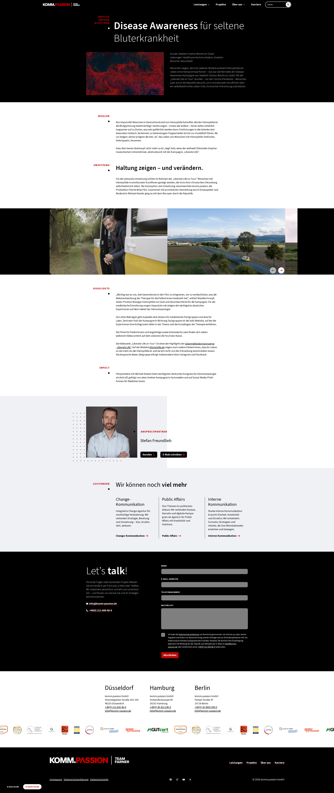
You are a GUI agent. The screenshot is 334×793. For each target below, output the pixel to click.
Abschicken (169, 655)
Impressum (56, 779)
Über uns (237, 4)
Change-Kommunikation (130, 536)
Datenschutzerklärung (189, 634)
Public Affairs (169, 536)
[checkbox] (163, 635)
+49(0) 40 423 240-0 (160, 707)
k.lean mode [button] (13, 786)
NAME (164, 566)
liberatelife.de (156, 347)
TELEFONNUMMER (170, 592)
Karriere (256, 4)
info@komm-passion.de (103, 604)
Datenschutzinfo (99, 779)
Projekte (221, 4)
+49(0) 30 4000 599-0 (206, 707)
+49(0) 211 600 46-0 (100, 610)
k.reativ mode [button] (32, 786)
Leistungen (200, 4)
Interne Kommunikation (222, 536)
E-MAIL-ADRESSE (169, 579)
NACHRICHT (167, 605)
